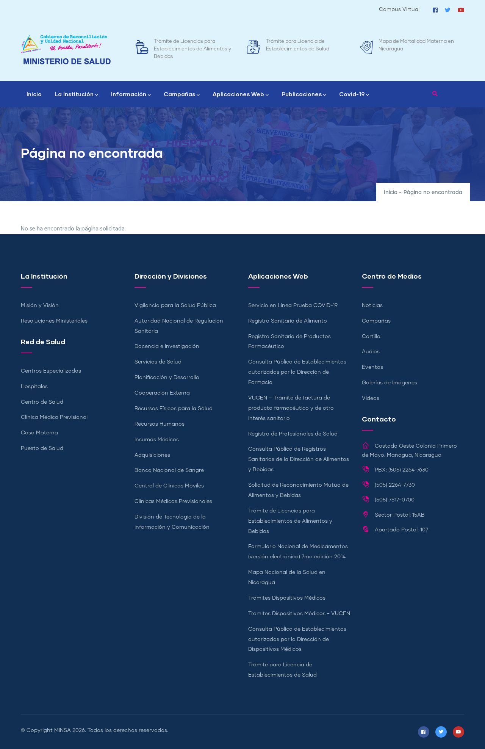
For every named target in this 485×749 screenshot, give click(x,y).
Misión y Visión (40, 305)
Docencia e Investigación (167, 346)
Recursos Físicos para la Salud (174, 408)
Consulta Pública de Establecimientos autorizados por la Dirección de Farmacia (297, 372)
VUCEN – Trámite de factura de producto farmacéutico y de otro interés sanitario (291, 408)
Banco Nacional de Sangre (169, 470)
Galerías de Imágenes (389, 382)
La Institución (74, 94)
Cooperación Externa (162, 393)
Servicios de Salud (158, 362)
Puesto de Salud (42, 448)
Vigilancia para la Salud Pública (175, 305)
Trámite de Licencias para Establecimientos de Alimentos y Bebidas (192, 49)
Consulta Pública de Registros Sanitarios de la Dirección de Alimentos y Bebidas (298, 459)
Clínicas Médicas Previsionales (173, 501)
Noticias (372, 305)
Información (128, 94)
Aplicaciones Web (238, 94)
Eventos (372, 367)
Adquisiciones (152, 455)
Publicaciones (302, 94)
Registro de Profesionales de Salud (293, 434)
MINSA (62, 730)
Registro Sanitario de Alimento (287, 321)
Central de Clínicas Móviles (169, 486)
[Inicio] (66, 49)
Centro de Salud (42, 402)
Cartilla (371, 336)
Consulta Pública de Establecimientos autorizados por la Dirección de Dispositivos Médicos (297, 639)
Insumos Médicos (157, 439)
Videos (370, 398)
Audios (371, 351)
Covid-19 (352, 94)
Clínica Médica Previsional (54, 417)
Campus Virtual (399, 9)
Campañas (179, 94)
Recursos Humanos (160, 424)
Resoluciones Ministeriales (54, 321)
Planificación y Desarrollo (167, 377)
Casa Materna (39, 433)
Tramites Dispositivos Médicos (286, 598)
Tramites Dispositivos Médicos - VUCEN (299, 613)
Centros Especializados (51, 371)
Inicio (34, 94)
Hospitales (34, 386)
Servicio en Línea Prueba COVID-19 (293, 305)
